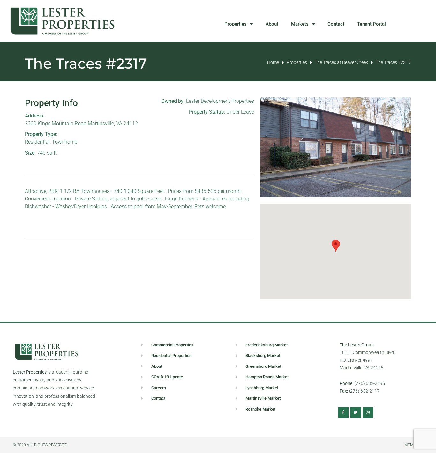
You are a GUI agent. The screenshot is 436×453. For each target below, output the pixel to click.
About (272, 24)
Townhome (64, 142)
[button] (336, 246)
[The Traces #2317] (335, 147)
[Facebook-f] (343, 412)
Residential (37, 142)
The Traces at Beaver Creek (341, 62)
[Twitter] (355, 412)
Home (273, 62)
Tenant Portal (371, 24)
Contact (335, 24)
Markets (300, 24)
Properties (235, 24)
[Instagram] (368, 412)
